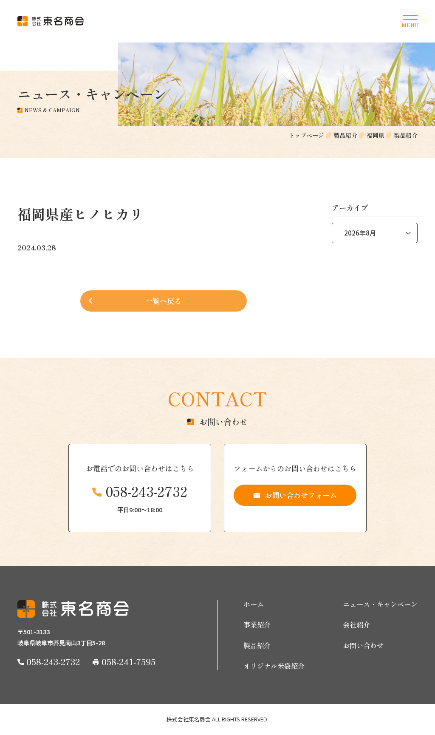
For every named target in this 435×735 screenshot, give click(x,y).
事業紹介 (257, 625)
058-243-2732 (146, 491)
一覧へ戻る (163, 300)
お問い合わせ (363, 645)
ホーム (253, 604)
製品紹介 (257, 645)
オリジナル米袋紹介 (274, 666)
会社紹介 (356, 625)
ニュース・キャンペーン (380, 604)
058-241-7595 (128, 661)
